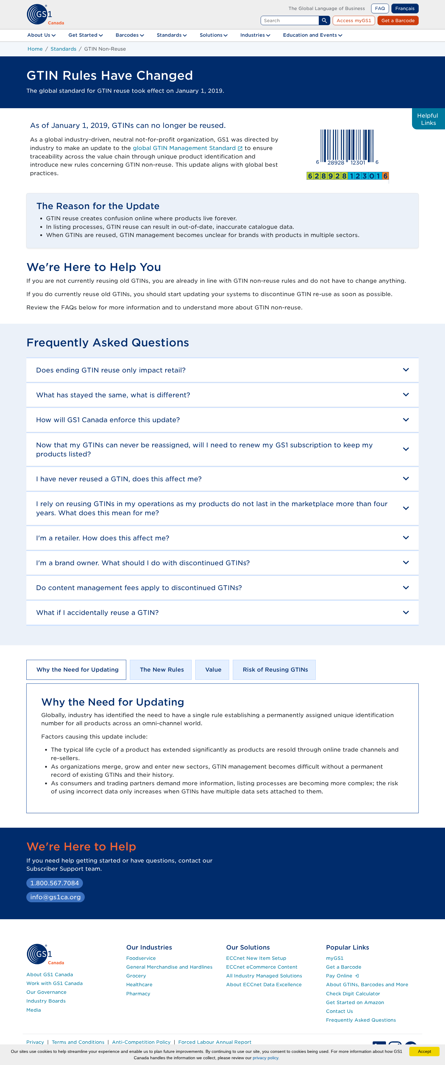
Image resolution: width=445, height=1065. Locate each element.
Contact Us (339, 1011)
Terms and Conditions (78, 1042)
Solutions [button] (211, 35)
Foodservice (141, 958)
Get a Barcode (398, 20)
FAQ (380, 8)
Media (33, 1010)
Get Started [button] (82, 35)
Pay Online (342, 976)
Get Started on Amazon (355, 1002)
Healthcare (139, 984)
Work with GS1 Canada (54, 983)
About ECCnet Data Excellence (264, 984)
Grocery (136, 976)
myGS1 (335, 958)
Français (405, 8)
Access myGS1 (354, 20)
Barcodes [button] (127, 35)
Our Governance (46, 992)
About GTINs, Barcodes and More (367, 984)
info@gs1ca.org (55, 897)
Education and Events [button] (310, 35)
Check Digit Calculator (353, 994)
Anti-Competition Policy (141, 1042)
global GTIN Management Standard (188, 148)
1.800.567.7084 (54, 883)
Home (35, 49)
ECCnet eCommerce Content (262, 967)
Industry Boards (46, 1001)
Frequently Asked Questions (361, 1020)
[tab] (76, 670)
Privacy (35, 1042)
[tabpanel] (222, 748)
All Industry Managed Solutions (264, 976)
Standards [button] (169, 35)
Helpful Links (428, 119)
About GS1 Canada (49, 974)
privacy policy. (266, 1057)
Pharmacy (138, 994)
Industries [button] (252, 35)
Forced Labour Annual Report (215, 1042)
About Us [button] (38, 35)
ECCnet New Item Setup (256, 958)
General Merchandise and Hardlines (169, 967)
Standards (63, 49)
